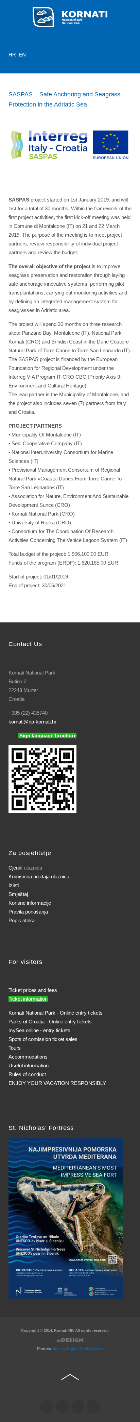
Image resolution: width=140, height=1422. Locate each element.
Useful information (28, 1065)
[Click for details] (65, 1218)
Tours (14, 1048)
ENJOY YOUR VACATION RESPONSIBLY (57, 1083)
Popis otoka (21, 920)
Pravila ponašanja (28, 912)
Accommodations (28, 1057)
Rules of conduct (27, 1074)
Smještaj (18, 894)
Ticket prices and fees (32, 990)
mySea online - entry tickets (39, 1030)
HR (12, 54)
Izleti (13, 885)
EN (22, 54)
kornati (32, 722)
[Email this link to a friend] (129, 117)
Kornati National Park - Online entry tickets (55, 1013)
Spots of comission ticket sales (42, 1039)
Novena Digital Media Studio (77, 1349)
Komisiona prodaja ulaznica (38, 876)
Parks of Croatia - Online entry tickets (50, 1021)
